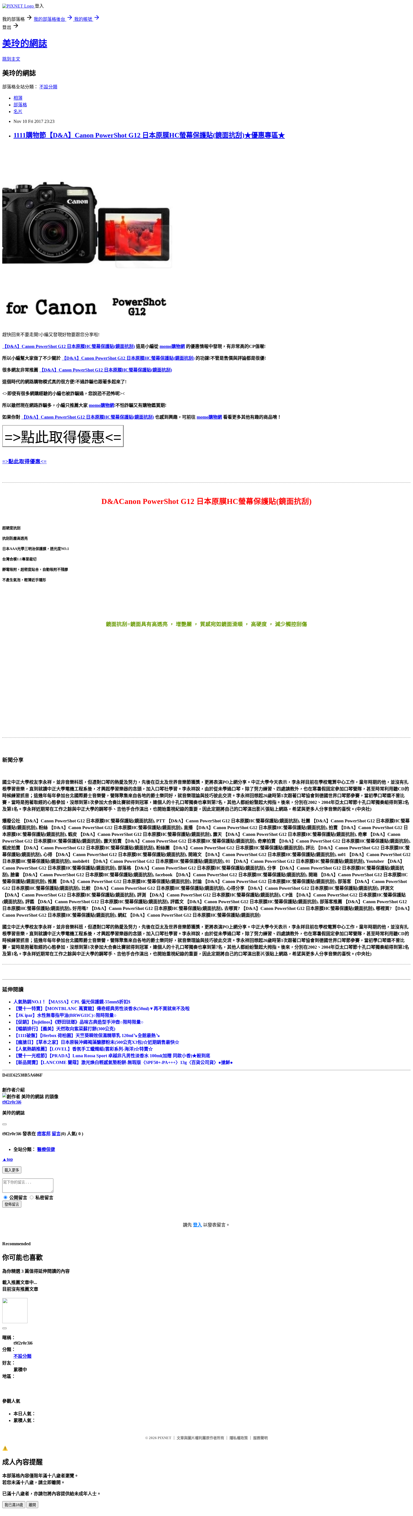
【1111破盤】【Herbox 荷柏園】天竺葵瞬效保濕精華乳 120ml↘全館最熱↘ (86, 1035)
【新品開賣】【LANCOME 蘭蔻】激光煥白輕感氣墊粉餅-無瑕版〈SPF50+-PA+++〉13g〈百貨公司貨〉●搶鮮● (123, 1062)
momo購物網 (172, 346)
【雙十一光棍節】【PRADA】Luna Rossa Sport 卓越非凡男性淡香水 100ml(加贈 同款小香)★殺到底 (111, 1055)
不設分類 (48, 86)
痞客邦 (44, 1133)
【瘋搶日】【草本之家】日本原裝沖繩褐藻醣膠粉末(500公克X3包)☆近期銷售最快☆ (96, 1042)
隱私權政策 (239, 1438)
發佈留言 (11, 1204)
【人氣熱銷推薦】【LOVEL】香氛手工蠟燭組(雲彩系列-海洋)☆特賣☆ (83, 1049)
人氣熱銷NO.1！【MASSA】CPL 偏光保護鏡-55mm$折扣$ (71, 1001)
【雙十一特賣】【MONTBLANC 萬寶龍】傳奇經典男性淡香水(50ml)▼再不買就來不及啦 (101, 1008)
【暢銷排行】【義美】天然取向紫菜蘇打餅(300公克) (64, 1028)
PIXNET (164, 1438)
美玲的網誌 (24, 43)
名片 (17, 111)
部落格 (20, 104)
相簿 (17, 98)
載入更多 (11, 1170)
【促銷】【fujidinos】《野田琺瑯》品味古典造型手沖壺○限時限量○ (78, 1022)
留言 (56, 1133)
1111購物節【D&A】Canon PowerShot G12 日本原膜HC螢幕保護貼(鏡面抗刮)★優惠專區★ (149, 135)
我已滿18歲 (13, 1505)
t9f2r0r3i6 (11, 1102)
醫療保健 (46, 1149)
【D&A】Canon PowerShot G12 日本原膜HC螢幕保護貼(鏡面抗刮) (68, 346)
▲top (7, 1159)
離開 (32, 1505)
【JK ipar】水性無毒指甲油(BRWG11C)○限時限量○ (65, 1015)
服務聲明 (260, 1438)
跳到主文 (11, 59)
